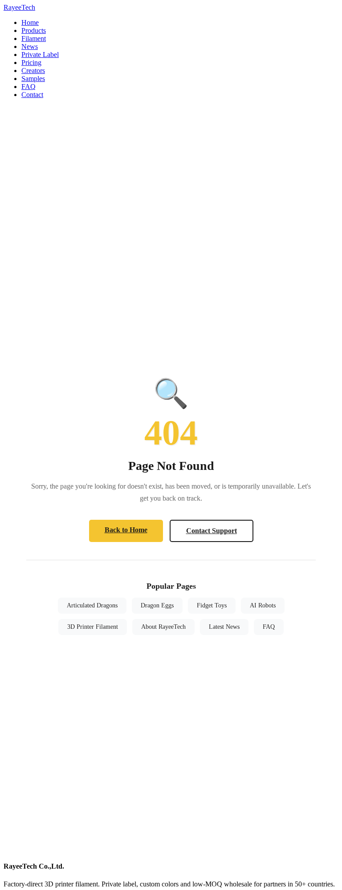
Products (33, 30)
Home (30, 22)
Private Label (40, 54)
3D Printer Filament (92, 626)
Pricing (31, 62)
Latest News (224, 626)
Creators (33, 70)
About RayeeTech (163, 626)
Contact (32, 94)
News (29, 46)
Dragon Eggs (157, 605)
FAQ (28, 86)
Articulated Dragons (92, 605)
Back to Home (126, 530)
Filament (33, 38)
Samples (33, 78)
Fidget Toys (212, 605)
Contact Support (211, 530)
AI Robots (263, 605)
